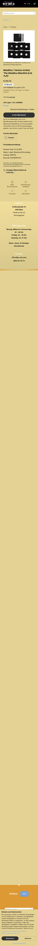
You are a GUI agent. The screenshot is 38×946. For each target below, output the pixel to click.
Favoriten (12, 194)
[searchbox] (19, 13)
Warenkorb (26, 194)
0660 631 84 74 (19, 261)
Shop (5, 27)
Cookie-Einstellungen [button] (19, 943)
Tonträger (13, 27)
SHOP (24, 894)
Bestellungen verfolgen (26, 186)
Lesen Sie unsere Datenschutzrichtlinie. (14, 931)
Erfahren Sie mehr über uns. (11, 933)
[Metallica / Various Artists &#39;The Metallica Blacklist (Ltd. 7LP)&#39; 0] (19, 46)
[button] (35, 4)
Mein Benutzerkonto (12, 186)
